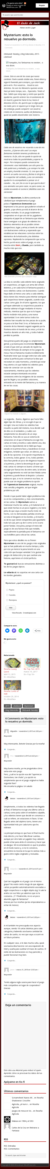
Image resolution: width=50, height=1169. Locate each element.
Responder (8, 736)
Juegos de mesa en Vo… (22, 1111)
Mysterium (28, 706)
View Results (17, 613)
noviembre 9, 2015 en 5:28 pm (28, 917)
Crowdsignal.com (29, 613)
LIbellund (17, 706)
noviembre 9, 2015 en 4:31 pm (30, 868)
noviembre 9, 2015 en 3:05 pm (30, 731)
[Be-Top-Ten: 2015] (32, 663)
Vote (10, 608)
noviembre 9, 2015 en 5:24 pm (28, 798)
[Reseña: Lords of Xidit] (12, 685)
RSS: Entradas (10, 1146)
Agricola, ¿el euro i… (20, 1104)
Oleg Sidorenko (11, 710)
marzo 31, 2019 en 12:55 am (26, 969)
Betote (31, 45)
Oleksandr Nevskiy (30, 710)
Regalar (42, 5)
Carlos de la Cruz (19, 1127)
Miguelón (13, 731)
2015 (7, 706)
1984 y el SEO (27, 1121)
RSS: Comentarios (11, 1148)
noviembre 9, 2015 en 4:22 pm (26, 756)
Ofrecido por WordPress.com (24, 1165)
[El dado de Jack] (25, 25)
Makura (15, 1121)
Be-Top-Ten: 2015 (31, 669)
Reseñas (38, 45)
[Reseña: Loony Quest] (12, 663)
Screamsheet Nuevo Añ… (23, 1097)
